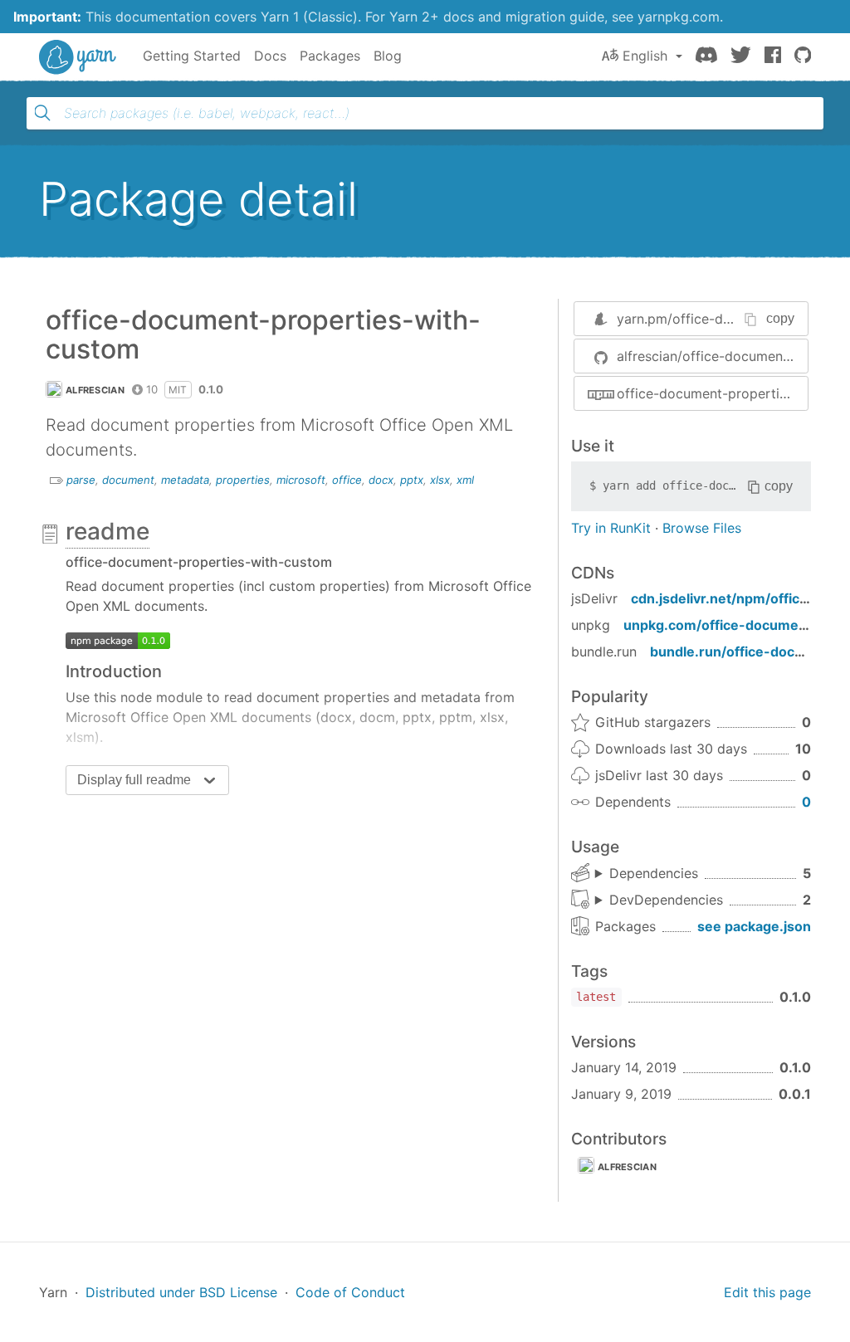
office (347, 479)
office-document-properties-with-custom (712, 393)
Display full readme (134, 780)
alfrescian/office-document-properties (712, 356)
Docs (270, 55)
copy (780, 318)
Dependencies (653, 873)
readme (107, 531)
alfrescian (95, 390)
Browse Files (701, 528)
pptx (411, 479)
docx (381, 479)
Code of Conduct (350, 1292)
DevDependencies (666, 899)
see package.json (754, 926)
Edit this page (767, 1292)
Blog (388, 55)
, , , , (646, 874)
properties (243, 479)
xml (465, 479)
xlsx (440, 479)
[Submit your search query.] (42, 113)
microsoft (300, 479)
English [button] (645, 55)
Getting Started (192, 55)
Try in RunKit (611, 528)
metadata (185, 479)
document (128, 479)
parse (80, 479)
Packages (330, 55)
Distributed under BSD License (181, 1292)
